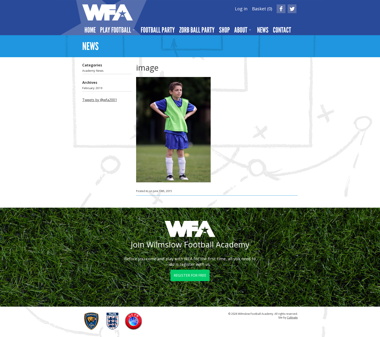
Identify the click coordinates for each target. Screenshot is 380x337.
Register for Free (190, 275)
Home (90, 30)
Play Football (115, 30)
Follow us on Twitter (292, 8)
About (240, 30)
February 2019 (92, 88)
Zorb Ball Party (197, 30)
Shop (224, 30)
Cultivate (292, 317)
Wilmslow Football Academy (107, 12)
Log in (241, 9)
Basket (262, 9)
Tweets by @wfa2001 (99, 99)
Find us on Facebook (281, 8)
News (263, 30)
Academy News (93, 71)
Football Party (158, 30)
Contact (282, 30)
